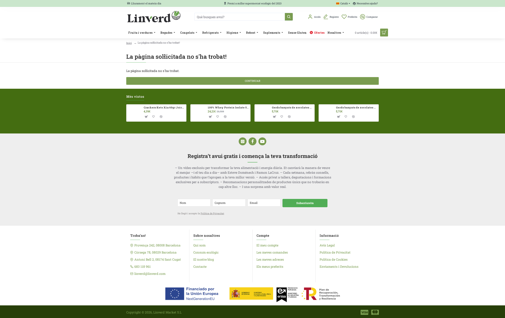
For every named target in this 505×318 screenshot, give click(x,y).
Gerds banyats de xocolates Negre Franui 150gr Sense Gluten (356, 107)
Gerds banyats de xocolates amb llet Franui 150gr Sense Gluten (292, 107)
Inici (129, 43)
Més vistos (135, 97)
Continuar (252, 81)
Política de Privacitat (212, 213)
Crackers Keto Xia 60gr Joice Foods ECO (164, 107)
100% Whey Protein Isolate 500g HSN (228, 107)
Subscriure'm (305, 203)
